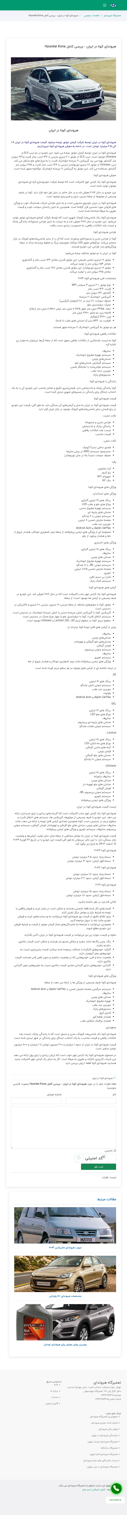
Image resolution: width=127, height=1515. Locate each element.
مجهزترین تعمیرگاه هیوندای (104, 1416)
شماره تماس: (114, 1399)
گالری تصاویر (52, 1403)
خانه (56, 1385)
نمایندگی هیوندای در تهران (105, 1435)
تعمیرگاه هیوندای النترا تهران (104, 1454)
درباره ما (54, 1391)
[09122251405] (116, 1488)
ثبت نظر (98, 1166)
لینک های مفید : (113, 1413)
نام (114, 1094)
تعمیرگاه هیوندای (112, 15)
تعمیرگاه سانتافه (109, 1448)
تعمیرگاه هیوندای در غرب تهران (102, 1467)
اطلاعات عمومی (91, 15)
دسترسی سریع (54, 1381)
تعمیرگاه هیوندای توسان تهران (103, 1442)
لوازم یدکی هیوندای (108, 1429)
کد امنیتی (110, 1151)
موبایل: (117, 1395)
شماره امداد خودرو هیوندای (104, 1423)
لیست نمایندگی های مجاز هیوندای (100, 1460)
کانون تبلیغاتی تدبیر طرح (94, 1489)
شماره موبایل (54, 1094)
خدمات (54, 1397)
